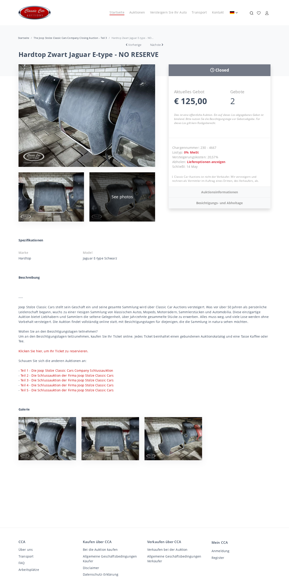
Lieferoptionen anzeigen (206, 162)
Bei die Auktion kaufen (100, 549)
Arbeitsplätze (29, 569)
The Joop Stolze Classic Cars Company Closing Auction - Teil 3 (70, 38)
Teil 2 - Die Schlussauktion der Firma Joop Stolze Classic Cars (67, 375)
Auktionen (137, 12)
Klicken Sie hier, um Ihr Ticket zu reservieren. (53, 351)
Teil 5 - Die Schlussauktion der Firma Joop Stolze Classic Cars (67, 390)
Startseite (117, 12)
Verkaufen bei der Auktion (167, 549)
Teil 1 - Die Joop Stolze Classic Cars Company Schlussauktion (67, 370)
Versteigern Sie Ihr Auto (168, 12)
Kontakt (218, 12)
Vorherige (134, 45)
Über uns (26, 549)
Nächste (155, 45)
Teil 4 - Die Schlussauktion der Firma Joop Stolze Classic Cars (67, 385)
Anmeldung (220, 551)
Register (218, 558)
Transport (199, 12)
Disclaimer (91, 568)
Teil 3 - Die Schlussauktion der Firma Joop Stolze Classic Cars (67, 380)
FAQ (22, 563)
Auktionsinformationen (219, 192)
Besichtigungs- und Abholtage (219, 203)
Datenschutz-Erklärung (100, 574)
